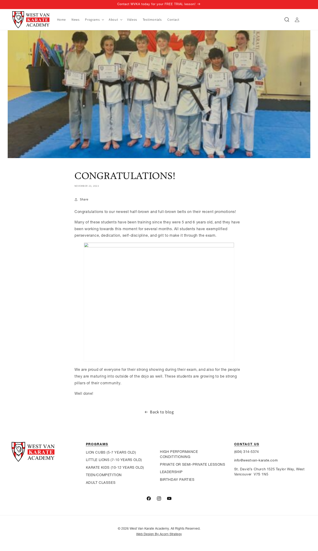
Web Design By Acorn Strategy (159, 534)
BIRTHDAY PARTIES (177, 479)
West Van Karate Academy (149, 528)
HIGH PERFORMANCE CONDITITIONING (179, 454)
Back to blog (162, 412)
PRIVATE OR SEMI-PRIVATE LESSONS (192, 464)
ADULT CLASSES (101, 483)
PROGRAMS (97, 444)
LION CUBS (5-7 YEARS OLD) (111, 452)
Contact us (246, 444)
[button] (94, 19)
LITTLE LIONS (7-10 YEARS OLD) (114, 460)
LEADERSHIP (171, 472)
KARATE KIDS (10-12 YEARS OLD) (115, 467)
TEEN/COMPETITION (104, 475)
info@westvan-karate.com (256, 460)
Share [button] (84, 199)
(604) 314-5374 (246, 452)
